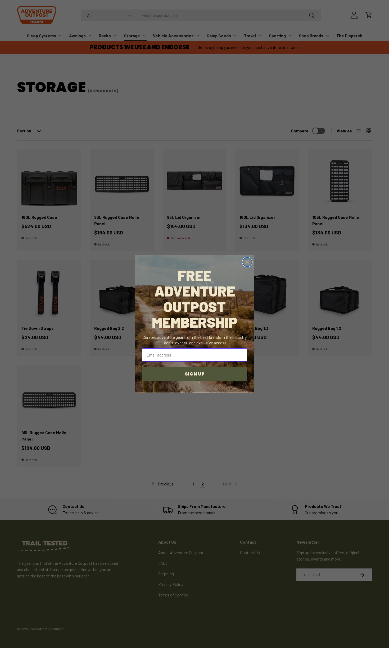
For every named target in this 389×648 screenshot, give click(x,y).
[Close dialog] (247, 262)
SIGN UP (195, 374)
